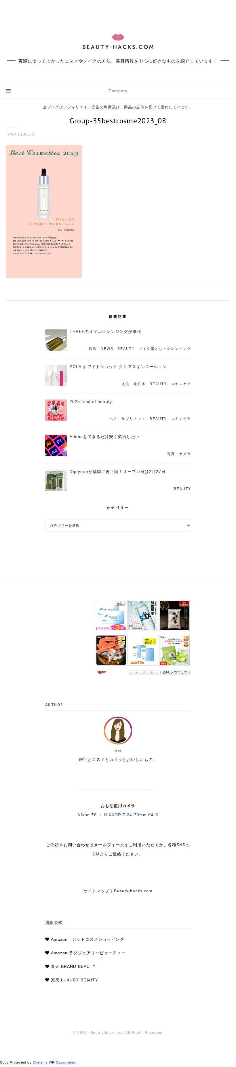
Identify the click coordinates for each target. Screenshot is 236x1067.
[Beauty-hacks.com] (118, 42)
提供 (93, 349)
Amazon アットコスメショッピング (87, 939)
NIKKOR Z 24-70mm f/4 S (131, 814)
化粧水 (140, 384)
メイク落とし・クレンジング (165, 349)
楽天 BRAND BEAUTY (73, 966)
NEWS (107, 349)
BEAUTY (126, 349)
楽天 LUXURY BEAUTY (74, 980)
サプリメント (133, 419)
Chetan (39, 1062)
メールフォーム (109, 844)
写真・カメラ (179, 454)
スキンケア (181, 384)
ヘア (113, 419)
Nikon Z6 (87, 814)
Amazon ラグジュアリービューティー (88, 953)
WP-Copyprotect (63, 1062)
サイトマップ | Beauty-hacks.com (118, 891)
